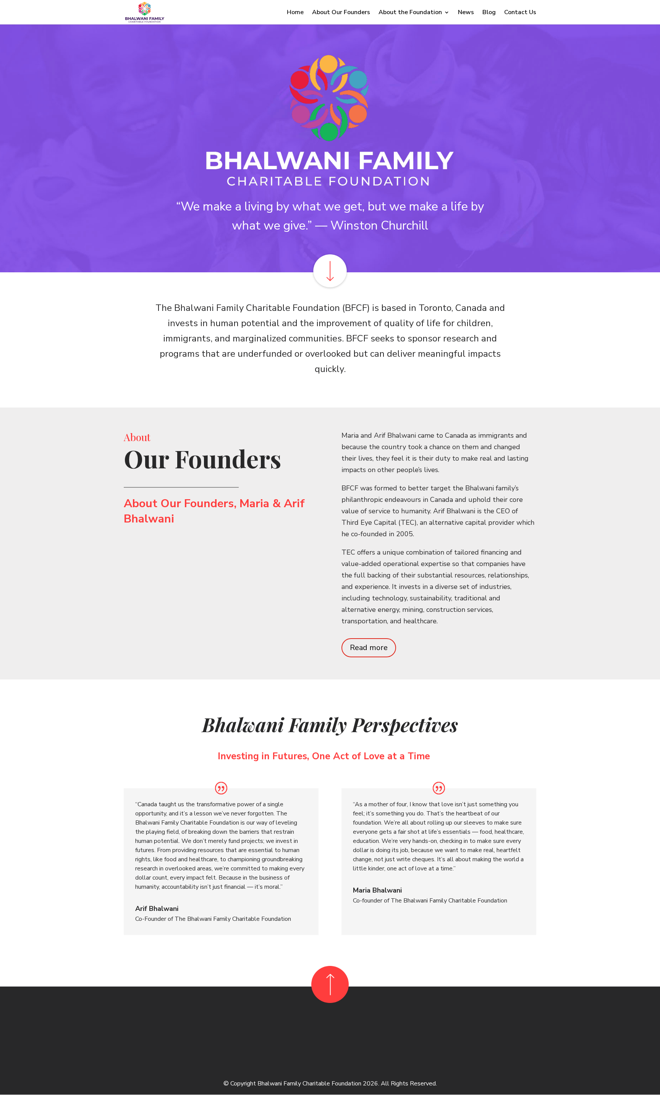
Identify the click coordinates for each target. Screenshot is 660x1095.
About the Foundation (410, 13)
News (466, 13)
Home (295, 13)
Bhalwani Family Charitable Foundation (309, 1083)
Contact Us (520, 13)
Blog (489, 13)
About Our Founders (341, 13)
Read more (369, 647)
